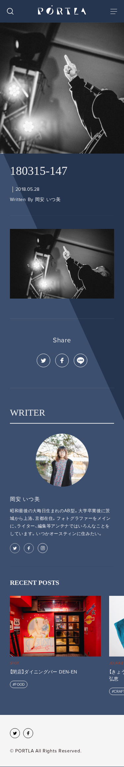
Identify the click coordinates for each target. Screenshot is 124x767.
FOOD (20, 684)
